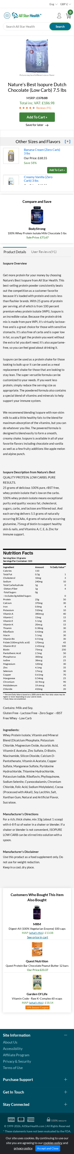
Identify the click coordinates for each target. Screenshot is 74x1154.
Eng (52, 4)
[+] (67, 142)
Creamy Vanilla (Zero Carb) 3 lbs (38, 178)
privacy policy (23, 1148)
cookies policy (52, 1143)
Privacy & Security (17, 1061)
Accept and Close (47, 1148)
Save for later (34, 125)
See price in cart (37, 937)
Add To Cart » (37, 117)
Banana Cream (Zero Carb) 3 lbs (42, 151)
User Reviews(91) (44, 252)
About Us (10, 1042)
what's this (36, 932)
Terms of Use (13, 1067)
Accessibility (12, 1048)
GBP (64, 4)
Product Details (15, 252)
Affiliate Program (16, 1055)
